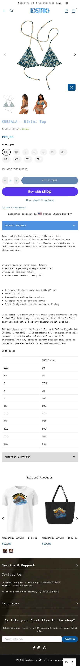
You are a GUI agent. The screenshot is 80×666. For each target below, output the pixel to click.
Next (75, 54)
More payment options (40, 200)
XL (52, 152)
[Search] (11, 11)
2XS (6, 152)
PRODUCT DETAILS (15, 225)
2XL (63, 152)
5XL (28, 159)
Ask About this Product (15, 169)
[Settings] (66, 11)
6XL (39, 159)
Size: (8, 145)
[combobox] (69, 662)
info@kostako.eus (21, 585)
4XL (17, 159)
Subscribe (70, 639)
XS (16, 152)
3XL (6, 159)
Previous (5, 54)
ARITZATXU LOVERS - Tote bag (60, 538)
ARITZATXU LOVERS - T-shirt (19, 538)
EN (66, 662)
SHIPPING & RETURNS (17, 457)
